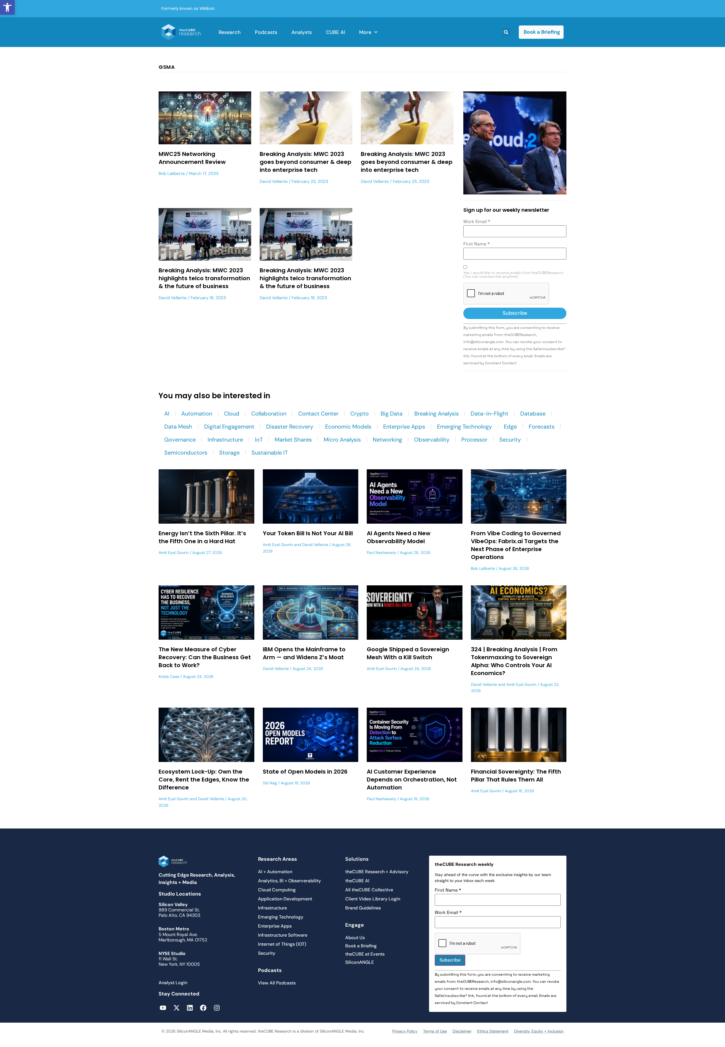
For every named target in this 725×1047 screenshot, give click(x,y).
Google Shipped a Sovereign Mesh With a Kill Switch (408, 653)
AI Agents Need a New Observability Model (398, 537)
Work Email (476, 221)
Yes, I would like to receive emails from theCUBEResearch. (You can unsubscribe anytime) (513, 275)
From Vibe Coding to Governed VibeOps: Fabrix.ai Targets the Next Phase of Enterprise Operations (516, 545)
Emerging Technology (464, 426)
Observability (431, 439)
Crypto (359, 413)
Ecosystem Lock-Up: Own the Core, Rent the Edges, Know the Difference (204, 779)
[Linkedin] (190, 1007)
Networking (387, 439)
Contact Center (318, 413)
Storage (229, 452)
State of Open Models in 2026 (305, 772)
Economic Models (348, 426)
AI (166, 413)
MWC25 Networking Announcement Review (192, 158)
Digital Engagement (229, 426)
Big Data (391, 413)
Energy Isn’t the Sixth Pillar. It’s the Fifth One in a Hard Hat (202, 537)
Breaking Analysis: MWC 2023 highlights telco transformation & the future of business (204, 278)
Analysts (301, 32)
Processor (474, 439)
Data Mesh (178, 426)
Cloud (231, 413)
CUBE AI (335, 32)
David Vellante (274, 181)
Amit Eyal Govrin (174, 552)
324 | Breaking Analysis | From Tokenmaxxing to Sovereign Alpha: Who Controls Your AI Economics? (514, 661)
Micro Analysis (342, 439)
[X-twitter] (176, 1007)
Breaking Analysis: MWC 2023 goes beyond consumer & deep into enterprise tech (305, 162)
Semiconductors (185, 452)
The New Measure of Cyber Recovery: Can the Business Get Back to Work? (205, 657)
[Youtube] (163, 1007)
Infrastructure (225, 439)
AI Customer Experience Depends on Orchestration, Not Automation (412, 779)
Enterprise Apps (404, 426)
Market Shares (293, 439)
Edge (510, 426)
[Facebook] (203, 1007)
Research (230, 32)
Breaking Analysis (436, 413)
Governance (180, 439)
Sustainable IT (269, 452)
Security (510, 439)
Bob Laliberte (172, 173)
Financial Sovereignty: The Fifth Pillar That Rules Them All (516, 775)
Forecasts (542, 426)
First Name (476, 244)
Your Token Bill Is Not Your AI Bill (308, 533)
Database (532, 413)
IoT (259, 439)
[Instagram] (217, 1007)
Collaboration (268, 413)
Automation (196, 413)
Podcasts (266, 32)
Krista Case (169, 676)
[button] (7, 7)
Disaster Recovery (289, 426)
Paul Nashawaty (381, 552)
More (365, 32)
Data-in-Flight (489, 413)
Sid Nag (270, 782)
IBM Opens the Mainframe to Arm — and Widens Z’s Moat (304, 653)
